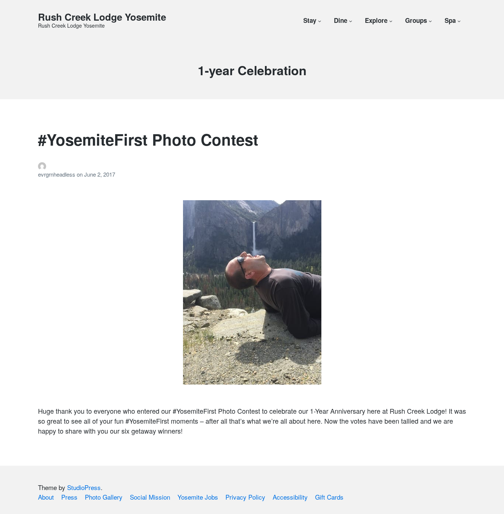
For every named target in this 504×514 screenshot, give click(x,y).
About (46, 496)
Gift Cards (329, 496)
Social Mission (150, 496)
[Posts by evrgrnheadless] (252, 166)
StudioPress (84, 487)
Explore (376, 20)
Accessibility (290, 496)
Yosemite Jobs (197, 496)
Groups (416, 20)
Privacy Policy (245, 496)
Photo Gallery (103, 496)
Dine (340, 20)
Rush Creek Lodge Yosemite (102, 17)
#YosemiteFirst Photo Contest (148, 139)
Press (69, 496)
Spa (450, 20)
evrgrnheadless (57, 174)
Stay (309, 20)
